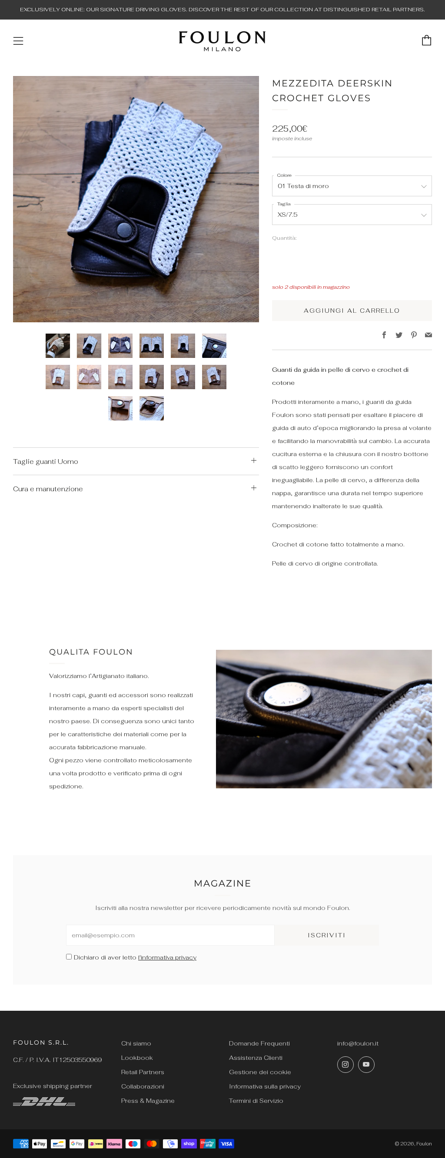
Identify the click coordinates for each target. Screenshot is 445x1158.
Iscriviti (327, 935)
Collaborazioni (142, 1086)
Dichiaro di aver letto (135, 957)
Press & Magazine (148, 1101)
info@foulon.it (358, 1043)
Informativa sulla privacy (265, 1086)
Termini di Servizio (256, 1101)
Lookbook (137, 1058)
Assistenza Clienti (255, 1058)
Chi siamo (136, 1043)
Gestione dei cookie (260, 1072)
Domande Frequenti (259, 1043)
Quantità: (284, 238)
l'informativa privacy (167, 957)
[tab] (58, 346)
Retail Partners (142, 1072)
